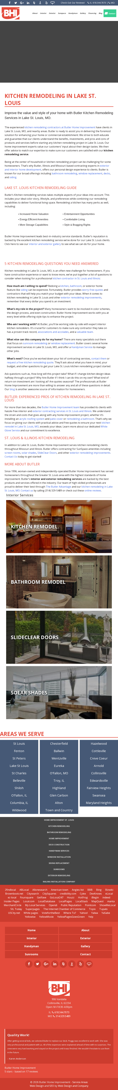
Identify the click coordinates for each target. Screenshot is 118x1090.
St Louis (19, 743)
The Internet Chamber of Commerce (64, 909)
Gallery (83, 13)
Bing (99, 889)
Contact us (27, 490)
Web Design (37, 1086)
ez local (12, 897)
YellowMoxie (46, 916)
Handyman (72, 13)
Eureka (59, 766)
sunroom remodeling (35, 343)
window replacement (90, 173)
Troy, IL (58, 780)
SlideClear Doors (47, 452)
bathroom (76, 286)
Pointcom (90, 905)
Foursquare (26, 897)
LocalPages (65, 901)
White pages (31, 913)
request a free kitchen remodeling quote (30, 362)
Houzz (70, 897)
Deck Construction (59, 844)
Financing (92, 13)
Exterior (52, 13)
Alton (59, 803)
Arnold (99, 766)
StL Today (16, 909)
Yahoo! (84, 913)
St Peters (19, 758)
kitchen (64, 286)
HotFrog (83, 897)
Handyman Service (81, 347)
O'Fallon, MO (59, 773)
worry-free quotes (92, 289)
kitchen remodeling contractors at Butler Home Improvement (59, 127)
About (34, 13)
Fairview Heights (99, 788)
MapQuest (97, 901)
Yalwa (94, 913)
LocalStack (82, 901)
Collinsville (98, 773)
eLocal (109, 893)
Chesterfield (59, 743)
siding (13, 177)
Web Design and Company (73, 1086)
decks (107, 173)
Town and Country (59, 810)
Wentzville (59, 758)
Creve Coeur (99, 758)
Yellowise (30, 916)
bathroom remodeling (64, 173)
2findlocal (10, 889)
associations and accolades (53, 332)
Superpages (33, 909)
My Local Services (35, 905)
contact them (98, 358)
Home (31, 930)
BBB (89, 889)
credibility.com (68, 893)
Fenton (19, 751)
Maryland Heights (99, 803)
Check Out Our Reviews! (73, 2)
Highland (59, 788)
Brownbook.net (14, 893)
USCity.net (14, 913)
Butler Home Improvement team (60, 407)
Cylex (83, 893)
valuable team (85, 332)
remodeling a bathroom (80, 419)
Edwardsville (99, 780)
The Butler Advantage (58, 486)
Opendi (53, 905)
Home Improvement (59, 838)
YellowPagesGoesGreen (71, 916)
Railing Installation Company (59, 881)
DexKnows (96, 893)
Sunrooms (59, 869)
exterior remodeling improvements (81, 297)
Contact (111, 13)
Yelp (90, 916)
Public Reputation (71, 905)
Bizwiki (109, 889)
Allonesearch (39, 889)
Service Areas (80, 1082)
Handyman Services (59, 851)
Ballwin (59, 751)
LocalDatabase (46, 901)
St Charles (19, 773)
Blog (100, 13)
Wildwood (19, 810)
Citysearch (33, 893)
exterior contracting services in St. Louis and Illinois (62, 411)
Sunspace (62, 13)
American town (59, 889)
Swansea (98, 795)
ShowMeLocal (108, 905)
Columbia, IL (19, 803)
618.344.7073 (99, 2)
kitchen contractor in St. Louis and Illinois (76, 278)
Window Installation (59, 857)
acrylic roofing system (31, 419)
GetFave (41, 897)
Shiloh (19, 788)
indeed (106, 897)
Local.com (28, 901)
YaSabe (106, 913)
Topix (92, 909)
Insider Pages (12, 901)
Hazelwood (99, 743)
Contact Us (11, 456)
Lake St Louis (19, 766)
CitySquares (49, 893)
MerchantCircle (12, 905)
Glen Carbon (59, 795)
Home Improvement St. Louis (59, 820)
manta (111, 901)
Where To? (69, 913)
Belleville (19, 780)
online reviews (93, 490)
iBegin (95, 897)
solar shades (29, 452)
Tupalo (103, 909)
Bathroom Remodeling (59, 832)
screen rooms (12, 452)
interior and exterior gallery (45, 244)
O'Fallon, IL (19, 795)
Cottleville (99, 751)
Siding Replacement (59, 863)
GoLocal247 (56, 897)
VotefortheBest (51, 913)
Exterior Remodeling (59, 875)
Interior (43, 13)
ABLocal (24, 889)
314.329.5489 (63, 1016)
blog (12, 389)
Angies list (78, 889)
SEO (51, 1086)
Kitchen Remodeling (59, 826)
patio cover (56, 419)
